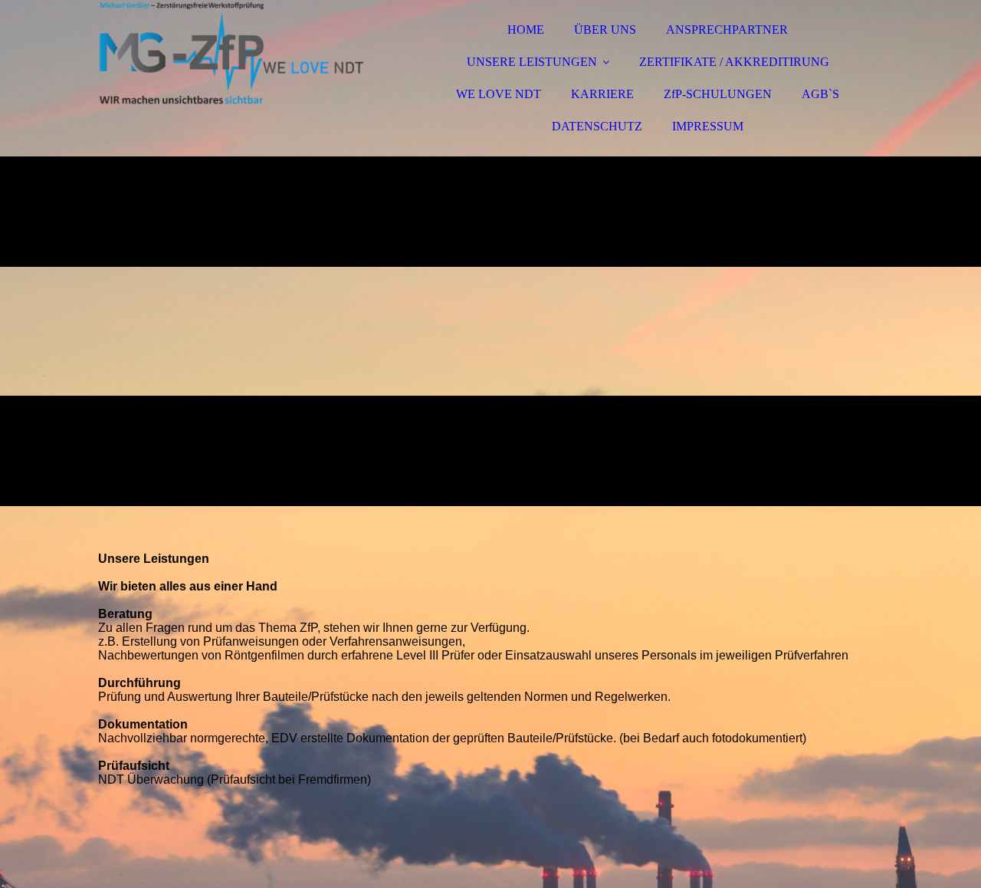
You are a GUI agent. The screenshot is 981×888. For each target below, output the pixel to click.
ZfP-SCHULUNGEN (718, 93)
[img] (232, 53)
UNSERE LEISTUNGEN (532, 61)
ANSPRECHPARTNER (727, 29)
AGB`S (820, 93)
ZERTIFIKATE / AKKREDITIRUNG (734, 61)
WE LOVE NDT (498, 93)
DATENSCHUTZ (597, 126)
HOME (525, 29)
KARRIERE (602, 93)
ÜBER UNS (605, 29)
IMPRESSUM (707, 126)
